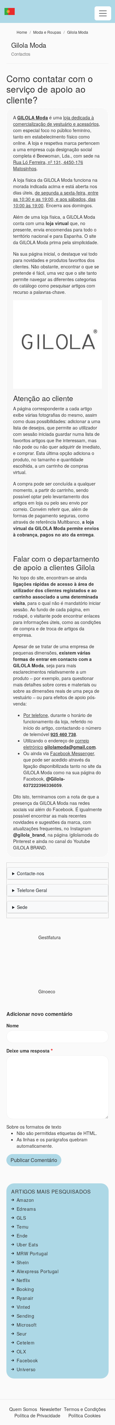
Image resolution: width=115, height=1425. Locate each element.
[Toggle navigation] (103, 13)
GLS (21, 1218)
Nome (12, 1025)
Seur (22, 1333)
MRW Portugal (32, 1253)
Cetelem (26, 1342)
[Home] (12, 11)
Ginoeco (46, 991)
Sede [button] (22, 907)
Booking (25, 1289)
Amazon (25, 1200)
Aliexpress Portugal (38, 1271)
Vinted (23, 1307)
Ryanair (25, 1298)
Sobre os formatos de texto (33, 1127)
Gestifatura (49, 937)
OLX (21, 1351)
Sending (25, 1316)
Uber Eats (27, 1244)
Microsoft (27, 1325)
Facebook (27, 1360)
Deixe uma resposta (28, 1050)
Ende (22, 1235)
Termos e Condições (85, 1409)
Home (22, 32)
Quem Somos (23, 1409)
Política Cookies (84, 1415)
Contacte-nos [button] (30, 873)
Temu (23, 1226)
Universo (26, 1369)
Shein (23, 1262)
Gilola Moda (77, 32)
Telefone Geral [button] (32, 890)
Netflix (23, 1280)
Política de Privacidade (37, 1415)
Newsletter (50, 1409)
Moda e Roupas (47, 32)
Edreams (26, 1209)
